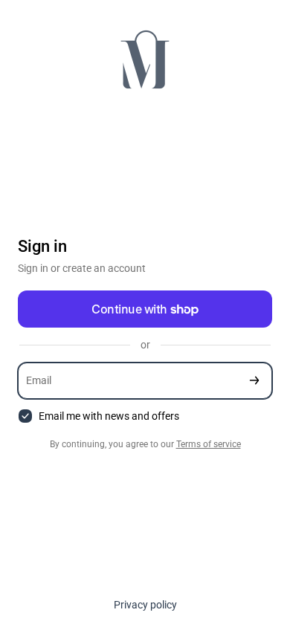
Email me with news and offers (109, 416)
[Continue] (254, 381)
